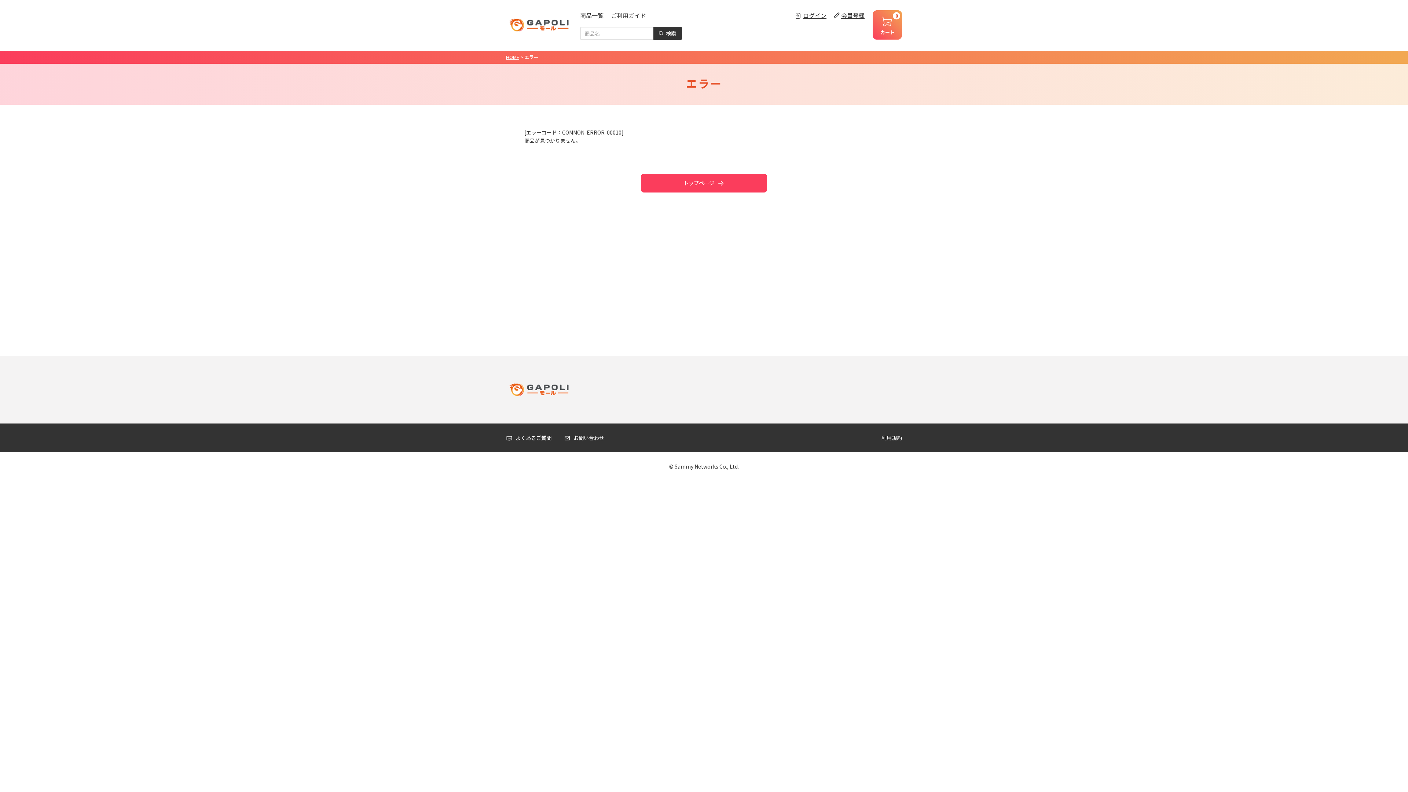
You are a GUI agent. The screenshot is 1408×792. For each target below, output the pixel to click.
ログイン (814, 15)
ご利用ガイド (628, 15)
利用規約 (891, 437)
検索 (671, 33)
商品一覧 (592, 15)
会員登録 (853, 15)
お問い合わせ (588, 437)
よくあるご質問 (533, 437)
